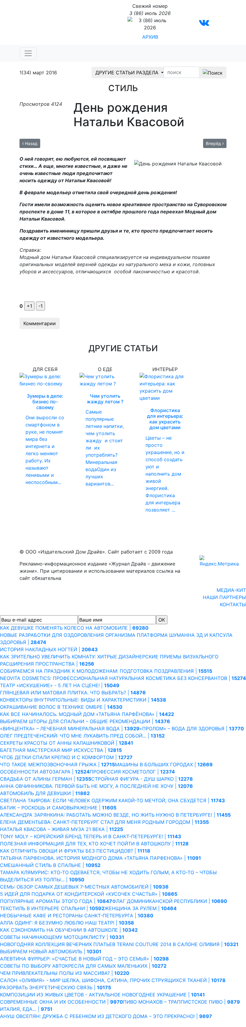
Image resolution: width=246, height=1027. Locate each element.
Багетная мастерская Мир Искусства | (61, 750)
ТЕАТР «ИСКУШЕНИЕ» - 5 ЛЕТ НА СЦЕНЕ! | (59, 685)
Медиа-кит (231, 590)
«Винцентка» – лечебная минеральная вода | (70, 729)
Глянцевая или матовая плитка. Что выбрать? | (73, 693)
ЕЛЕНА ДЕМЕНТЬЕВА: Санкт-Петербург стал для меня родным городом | (104, 822)
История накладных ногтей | (49, 649)
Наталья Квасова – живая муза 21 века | (61, 829)
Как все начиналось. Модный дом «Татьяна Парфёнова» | (87, 714)
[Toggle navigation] (28, 53)
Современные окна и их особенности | (61, 1002)
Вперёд (214, 143)
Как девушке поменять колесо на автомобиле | (74, 628)
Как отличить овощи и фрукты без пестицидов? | (75, 851)
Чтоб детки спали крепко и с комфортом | (66, 757)
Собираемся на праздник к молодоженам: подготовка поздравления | (106, 671)
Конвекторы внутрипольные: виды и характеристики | (83, 700)
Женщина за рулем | (140, 908)
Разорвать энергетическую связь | (55, 987)
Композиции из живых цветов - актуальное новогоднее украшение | (102, 995)
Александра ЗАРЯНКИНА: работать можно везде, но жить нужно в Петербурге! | (115, 815)
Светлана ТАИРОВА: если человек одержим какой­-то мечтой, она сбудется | (112, 800)
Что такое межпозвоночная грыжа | (57, 764)
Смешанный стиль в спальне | (50, 865)
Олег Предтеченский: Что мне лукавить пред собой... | (82, 736)
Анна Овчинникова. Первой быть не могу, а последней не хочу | (96, 786)
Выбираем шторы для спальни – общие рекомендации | (85, 721)
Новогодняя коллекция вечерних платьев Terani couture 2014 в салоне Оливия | (119, 944)
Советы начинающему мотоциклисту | (62, 937)
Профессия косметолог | (132, 772)
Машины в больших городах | (164, 764)
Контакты (233, 604)
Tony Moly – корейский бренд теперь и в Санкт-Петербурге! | (90, 836)
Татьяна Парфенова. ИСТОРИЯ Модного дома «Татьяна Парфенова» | (100, 858)
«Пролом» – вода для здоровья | (192, 729)
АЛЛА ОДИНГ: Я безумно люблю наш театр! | (67, 923)
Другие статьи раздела (127, 73)
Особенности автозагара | (45, 772)
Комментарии (39, 323)
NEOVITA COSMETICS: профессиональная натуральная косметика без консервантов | (123, 678)
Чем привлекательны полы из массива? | (64, 973)
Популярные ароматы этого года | (56, 901)
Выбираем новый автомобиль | (50, 951)
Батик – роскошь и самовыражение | (58, 808)
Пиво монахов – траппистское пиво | (181, 1002)
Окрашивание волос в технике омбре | (61, 707)
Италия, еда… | (26, 1009)
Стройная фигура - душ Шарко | (142, 779)
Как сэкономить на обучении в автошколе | (69, 930)
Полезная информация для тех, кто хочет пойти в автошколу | (94, 844)
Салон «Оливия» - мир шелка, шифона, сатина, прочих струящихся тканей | (113, 980)
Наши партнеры (224, 597)
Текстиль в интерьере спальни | (52, 908)
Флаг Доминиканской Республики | (169, 901)
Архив (150, 37)
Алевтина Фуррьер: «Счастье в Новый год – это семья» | (84, 959)
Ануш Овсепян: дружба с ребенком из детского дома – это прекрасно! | (106, 1016)
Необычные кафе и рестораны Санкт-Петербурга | (76, 916)
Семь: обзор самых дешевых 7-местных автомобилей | (84, 887)
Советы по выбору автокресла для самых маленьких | (83, 966)
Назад (31, 143)
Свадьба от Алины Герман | (45, 779)
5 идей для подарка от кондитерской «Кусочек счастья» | (88, 894)
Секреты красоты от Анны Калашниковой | (66, 743)
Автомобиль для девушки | (45, 793)
